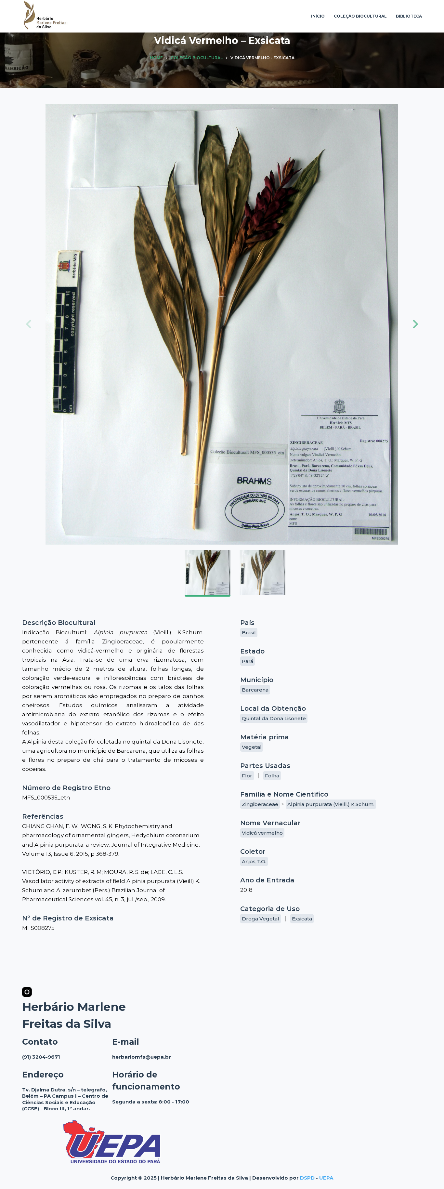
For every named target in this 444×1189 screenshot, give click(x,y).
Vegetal (252, 747)
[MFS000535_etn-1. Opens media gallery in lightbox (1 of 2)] (222, 324)
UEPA (326, 1178)
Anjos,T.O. (254, 861)
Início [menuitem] (318, 16)
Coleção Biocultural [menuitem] (360, 16)
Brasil (249, 632)
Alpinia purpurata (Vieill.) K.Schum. (330, 804)
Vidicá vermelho (262, 833)
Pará (247, 661)
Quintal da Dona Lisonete (274, 718)
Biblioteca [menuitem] (409, 16)
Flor (247, 776)
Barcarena (255, 690)
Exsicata (302, 919)
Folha (272, 776)
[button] (415, 324)
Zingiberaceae (260, 804)
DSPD (307, 1178)
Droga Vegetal (260, 919)
